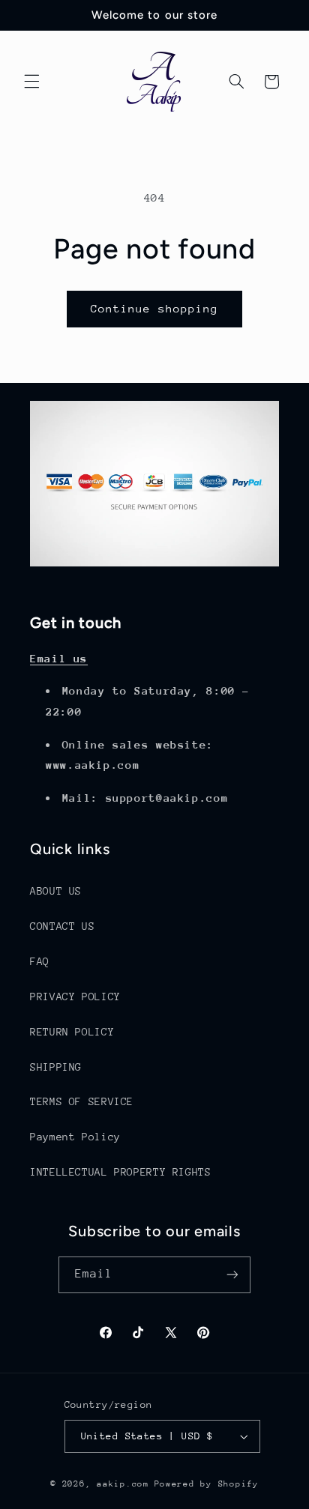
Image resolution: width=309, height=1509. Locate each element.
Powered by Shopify (206, 1484)
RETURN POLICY (72, 1032)
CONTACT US (62, 926)
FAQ (40, 961)
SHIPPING (56, 1067)
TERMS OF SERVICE (82, 1101)
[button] (31, 81)
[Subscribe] (232, 1275)
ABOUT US (56, 891)
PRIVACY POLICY (75, 997)
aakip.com (123, 1484)
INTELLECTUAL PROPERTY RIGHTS (121, 1172)
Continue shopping (155, 308)
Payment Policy (75, 1137)
